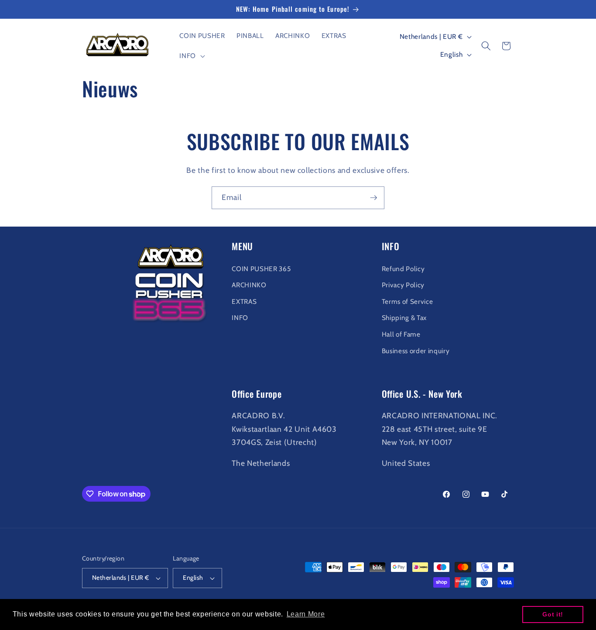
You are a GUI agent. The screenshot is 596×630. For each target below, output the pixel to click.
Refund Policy (403, 269)
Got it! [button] (552, 614)
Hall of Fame (401, 334)
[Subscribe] (373, 197)
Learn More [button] (306, 614)
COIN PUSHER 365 (261, 269)
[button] (191, 56)
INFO (240, 317)
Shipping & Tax (404, 317)
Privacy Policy (403, 285)
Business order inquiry (416, 351)
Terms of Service (407, 301)
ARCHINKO (249, 285)
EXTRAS (244, 301)
